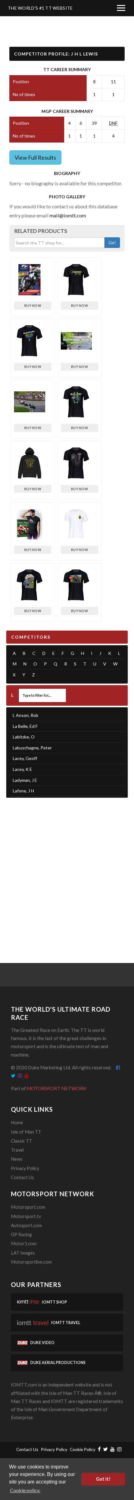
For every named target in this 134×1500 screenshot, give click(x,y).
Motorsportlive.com (31, 1262)
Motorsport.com (28, 1207)
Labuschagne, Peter (32, 747)
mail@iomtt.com (68, 215)
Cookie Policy (82, 1449)
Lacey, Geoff (25, 758)
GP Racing (21, 1234)
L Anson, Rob (25, 715)
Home (17, 1122)
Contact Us (22, 1177)
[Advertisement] (67, 873)
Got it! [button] (103, 1479)
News (16, 1159)
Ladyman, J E (25, 780)
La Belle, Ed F (25, 726)
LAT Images (23, 1253)
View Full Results (35, 157)
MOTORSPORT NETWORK (57, 1088)
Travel (17, 1150)
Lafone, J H (23, 790)
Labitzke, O (24, 736)
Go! (112, 242)
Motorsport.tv (26, 1216)
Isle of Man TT (26, 1132)
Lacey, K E (22, 769)
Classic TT (21, 1141)
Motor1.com (23, 1243)
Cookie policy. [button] (25, 1490)
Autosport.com (26, 1225)
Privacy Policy (25, 1168)
